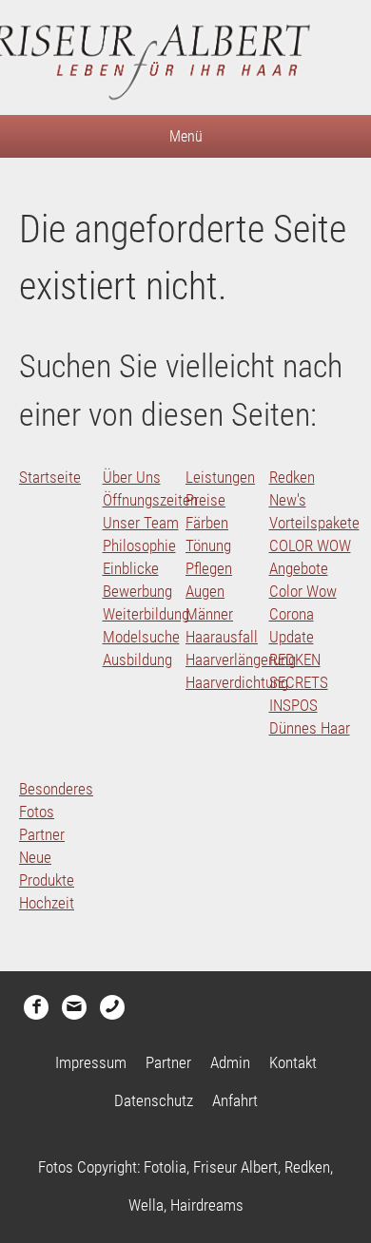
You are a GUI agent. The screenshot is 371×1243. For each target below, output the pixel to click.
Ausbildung (137, 659)
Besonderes (56, 788)
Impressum (91, 1062)
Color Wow (303, 591)
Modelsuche (141, 636)
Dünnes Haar (309, 727)
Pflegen (209, 568)
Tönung (208, 545)
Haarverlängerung (241, 659)
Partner (42, 834)
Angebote (298, 568)
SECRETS (298, 682)
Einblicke (131, 568)
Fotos (36, 811)
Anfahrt (235, 1100)
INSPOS (293, 705)
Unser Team (141, 522)
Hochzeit (46, 902)
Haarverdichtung (237, 682)
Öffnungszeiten (150, 499)
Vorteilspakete (314, 522)
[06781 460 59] (112, 1007)
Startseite (50, 477)
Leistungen (220, 477)
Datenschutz (153, 1100)
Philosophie (139, 545)
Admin (230, 1062)
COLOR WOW (310, 545)
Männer (209, 613)
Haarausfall (222, 636)
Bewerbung (137, 591)
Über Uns (132, 477)
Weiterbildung (146, 613)
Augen (205, 591)
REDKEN (295, 659)
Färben (207, 522)
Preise (205, 499)
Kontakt (293, 1062)
